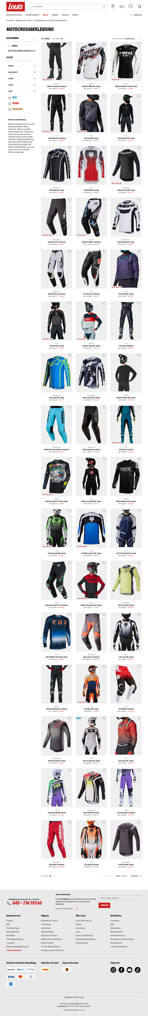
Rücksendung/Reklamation (17, 947)
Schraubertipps (47, 932)
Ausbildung (80, 928)
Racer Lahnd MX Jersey (91, 398)
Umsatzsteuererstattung (85, 939)
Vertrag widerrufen (13, 950)
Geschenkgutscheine (14, 939)
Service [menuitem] (75, 15)
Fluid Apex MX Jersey (56, 190)
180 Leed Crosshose (126, 346)
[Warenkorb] (139, 6)
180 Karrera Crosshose (91, 294)
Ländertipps (46, 928)
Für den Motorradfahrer (50, 947)
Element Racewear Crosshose (56, 709)
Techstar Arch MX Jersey (126, 190)
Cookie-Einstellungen (118, 947)
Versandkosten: (62, 1006)
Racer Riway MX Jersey (126, 242)
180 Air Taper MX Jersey (91, 761)
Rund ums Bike (47, 943)
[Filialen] (113, 6)
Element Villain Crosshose (91, 242)
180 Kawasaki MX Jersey (57, 553)
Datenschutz (115, 928)
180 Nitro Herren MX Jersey (91, 553)
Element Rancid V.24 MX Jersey (56, 501)
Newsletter (10, 935)
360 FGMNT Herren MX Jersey (57, 657)
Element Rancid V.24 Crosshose (56, 605)
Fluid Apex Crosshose (56, 864)
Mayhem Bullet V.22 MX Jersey (126, 86)
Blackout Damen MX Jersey (91, 501)
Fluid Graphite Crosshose (91, 449)
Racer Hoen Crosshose (91, 657)
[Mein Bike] (121, 6)
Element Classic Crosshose (56, 86)
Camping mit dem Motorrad (52, 950)
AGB (112, 924)
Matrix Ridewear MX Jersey (126, 501)
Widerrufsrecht (116, 932)
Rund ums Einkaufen (84, 935)
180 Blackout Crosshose (56, 138)
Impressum (115, 921)
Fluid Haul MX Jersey (126, 864)
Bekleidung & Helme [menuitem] (14, 15)
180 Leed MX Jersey (91, 138)
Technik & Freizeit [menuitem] (32, 15)
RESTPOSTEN (17, 109)
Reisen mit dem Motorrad (51, 939)
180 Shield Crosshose (126, 709)
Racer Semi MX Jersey (91, 813)
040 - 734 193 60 (27, 903)
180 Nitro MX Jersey (56, 346)
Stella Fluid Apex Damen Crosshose (56, 449)
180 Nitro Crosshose (126, 449)
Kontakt (9, 921)
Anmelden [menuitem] (138, 15)
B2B (8, 924)
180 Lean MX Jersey (126, 657)
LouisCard (10, 943)
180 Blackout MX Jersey (126, 138)
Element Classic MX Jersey (126, 398)
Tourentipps (46, 924)
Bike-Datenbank (12, 932)
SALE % (16, 103)
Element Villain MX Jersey (91, 86)
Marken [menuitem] (55, 15)
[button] (104, 6)
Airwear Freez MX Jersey (91, 346)
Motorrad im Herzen (49, 935)
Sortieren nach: (118, 39)
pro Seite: (56, 39)
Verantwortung (82, 943)
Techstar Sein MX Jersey (56, 761)
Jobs (78, 932)
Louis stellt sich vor (83, 921)
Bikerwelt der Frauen (49, 921)
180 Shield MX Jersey (91, 190)
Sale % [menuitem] (45, 15)
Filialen (79, 924)
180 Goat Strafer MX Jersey (126, 553)
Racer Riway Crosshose (56, 294)
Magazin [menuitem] (65, 15)
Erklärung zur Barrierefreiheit (122, 939)
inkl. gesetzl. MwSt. (73, 1003)
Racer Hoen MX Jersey (126, 605)
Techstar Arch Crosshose (57, 242)
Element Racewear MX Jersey (91, 605)
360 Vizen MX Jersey (126, 294)
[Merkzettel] (130, 6)
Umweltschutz (116, 943)
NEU (14, 97)
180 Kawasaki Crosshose (126, 813)
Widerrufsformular (117, 935)
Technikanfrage (12, 928)
